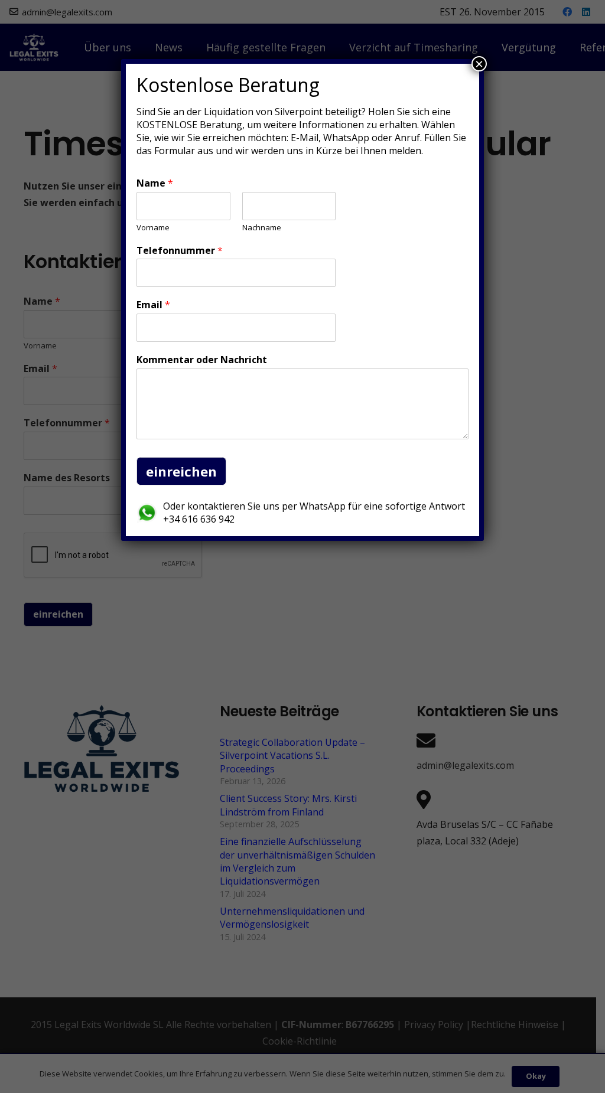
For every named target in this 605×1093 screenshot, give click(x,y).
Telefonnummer (179, 250)
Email (153, 305)
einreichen (181, 471)
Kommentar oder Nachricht (201, 360)
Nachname (261, 228)
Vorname (153, 228)
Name (154, 183)
